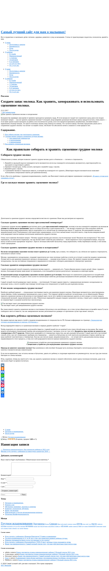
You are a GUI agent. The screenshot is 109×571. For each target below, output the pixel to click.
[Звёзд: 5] (14, 439)
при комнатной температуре (19, 138)
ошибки (71, 526)
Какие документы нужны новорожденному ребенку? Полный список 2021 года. (45, 552)
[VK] (54, 365)
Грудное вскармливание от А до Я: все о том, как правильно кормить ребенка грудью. (36, 538)
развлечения (99, 526)
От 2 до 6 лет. (14, 65)
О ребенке (9, 52)
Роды (11, 48)
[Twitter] (54, 389)
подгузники (85, 526)
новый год (57, 526)
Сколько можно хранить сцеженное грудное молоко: (24, 136)
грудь (79, 523)
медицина (29, 526)
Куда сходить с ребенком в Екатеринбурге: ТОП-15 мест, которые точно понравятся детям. (38, 542)
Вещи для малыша (11, 510)
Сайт (2, 487)
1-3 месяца (13, 58)
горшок (74, 524)
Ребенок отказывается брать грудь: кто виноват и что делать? (27, 540)
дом (90, 524)
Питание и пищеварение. (14, 431)
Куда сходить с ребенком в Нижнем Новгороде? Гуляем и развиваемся (30, 536)
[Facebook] (54, 372)
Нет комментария (8, 112)
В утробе (12, 54)
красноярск (10, 526)
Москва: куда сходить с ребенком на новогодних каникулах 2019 (25, 451)
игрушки (4, 526)
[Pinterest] (54, 385)
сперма (21, 528)
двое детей (85, 524)
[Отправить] (54, 395)
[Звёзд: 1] (4, 439)
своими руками (8, 528)
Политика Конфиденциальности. (17, 514)
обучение (64, 526)
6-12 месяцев (14, 62)
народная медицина (43, 526)
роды (2, 528)
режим (104, 526)
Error (7, 558)
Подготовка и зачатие (17, 44)
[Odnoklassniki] (54, 368)
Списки (53, 523)
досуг (94, 523)
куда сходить (16, 526)
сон (18, 528)
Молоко (47, 524)
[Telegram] (54, 378)
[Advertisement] (54, 14)
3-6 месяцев (13, 60)
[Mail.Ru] (54, 392)
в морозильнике (15, 142)
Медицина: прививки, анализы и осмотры (20, 507)
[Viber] (54, 382)
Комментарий (6, 475)
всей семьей (64, 524)
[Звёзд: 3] (11, 439)
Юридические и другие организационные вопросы (23, 512)
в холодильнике (15, 140)
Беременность (14, 46)
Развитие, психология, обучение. (17, 508)
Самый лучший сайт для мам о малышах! (33, 32)
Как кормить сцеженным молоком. (17, 144)
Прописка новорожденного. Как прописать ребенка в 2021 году (25, 449)
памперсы (75, 526)
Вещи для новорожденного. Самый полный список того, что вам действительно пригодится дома (41, 544)
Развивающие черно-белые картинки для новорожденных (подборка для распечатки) (47, 558)
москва (35, 526)
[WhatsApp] (54, 375)
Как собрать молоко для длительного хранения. (22, 134)
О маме (7, 43)
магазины (22, 526)
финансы (26, 528)
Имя (3, 479)
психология (92, 526)
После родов (14, 50)
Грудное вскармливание (17, 437)
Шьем (58, 524)
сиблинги (14, 528)
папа (79, 526)
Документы (39, 523)
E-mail (4, 483)
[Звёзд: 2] (9, 439)
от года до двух (14, 63)
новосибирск (51, 526)
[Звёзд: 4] (12, 439)
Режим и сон (9, 505)
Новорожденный (15, 56)
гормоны (69, 524)
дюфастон (99, 524)
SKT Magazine (6, 565)
